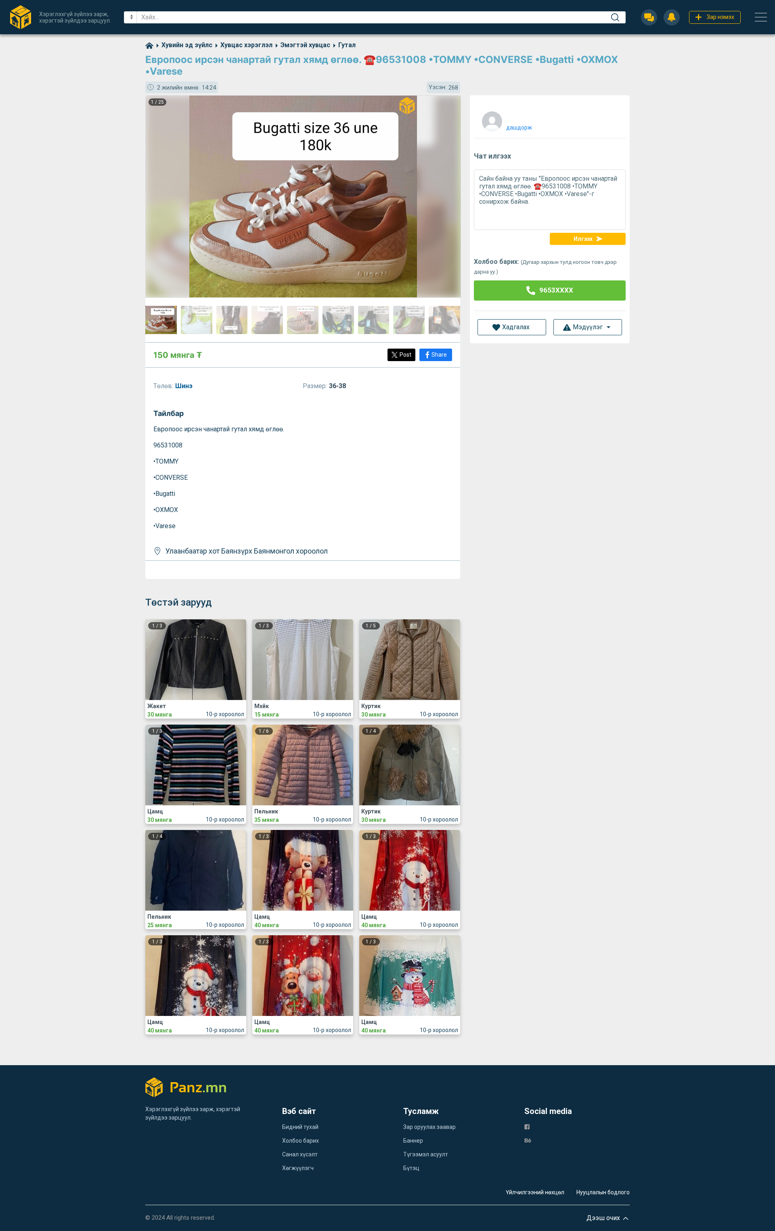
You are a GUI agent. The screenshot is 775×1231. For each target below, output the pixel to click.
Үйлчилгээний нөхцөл (535, 1192)
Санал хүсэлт (300, 1154)
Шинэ (184, 386)
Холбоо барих (300, 1140)
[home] (149, 45)
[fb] (527, 1126)
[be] (527, 1140)
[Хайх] (615, 17)
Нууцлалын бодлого (603, 1192)
